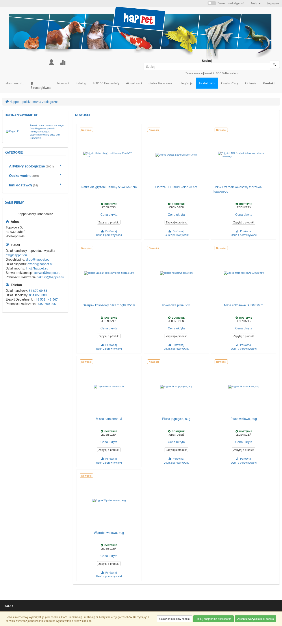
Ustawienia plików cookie (174, 618)
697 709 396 (47, 303)
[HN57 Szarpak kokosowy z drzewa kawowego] (243, 155)
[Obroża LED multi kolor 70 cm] (176, 155)
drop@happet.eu (38, 259)
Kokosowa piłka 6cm (176, 305)
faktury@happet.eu (50, 277)
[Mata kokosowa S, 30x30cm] (243, 273)
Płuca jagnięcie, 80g (176, 418)
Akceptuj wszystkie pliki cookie (255, 618)
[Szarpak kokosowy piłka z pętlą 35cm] (109, 273)
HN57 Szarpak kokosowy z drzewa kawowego (237, 189)
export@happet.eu (41, 264)
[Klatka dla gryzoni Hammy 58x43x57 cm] (109, 155)
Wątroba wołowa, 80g (109, 532)
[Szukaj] (275, 64)
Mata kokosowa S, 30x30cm (243, 305)
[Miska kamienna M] (109, 386)
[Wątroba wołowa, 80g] (109, 500)
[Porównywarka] (62, 61)
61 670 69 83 (38, 290)
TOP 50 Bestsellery (227, 73)
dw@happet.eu (16, 255)
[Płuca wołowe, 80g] (243, 386)
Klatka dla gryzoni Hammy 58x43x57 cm (109, 187)
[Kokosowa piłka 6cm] (176, 273)
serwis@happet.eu (47, 272)
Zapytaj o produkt (108, 222)
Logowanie (273, 3)
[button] (255, 3)
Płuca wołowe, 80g (243, 418)
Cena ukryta (108, 214)
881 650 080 (38, 295)
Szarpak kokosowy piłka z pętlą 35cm (109, 305)
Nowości (209, 73)
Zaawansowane (194, 73)
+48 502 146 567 (46, 299)
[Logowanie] (51, 61)
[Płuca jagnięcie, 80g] (176, 386)
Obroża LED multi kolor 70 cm (176, 187)
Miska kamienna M (109, 418)
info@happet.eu (37, 268)
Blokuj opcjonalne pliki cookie (213, 618)
